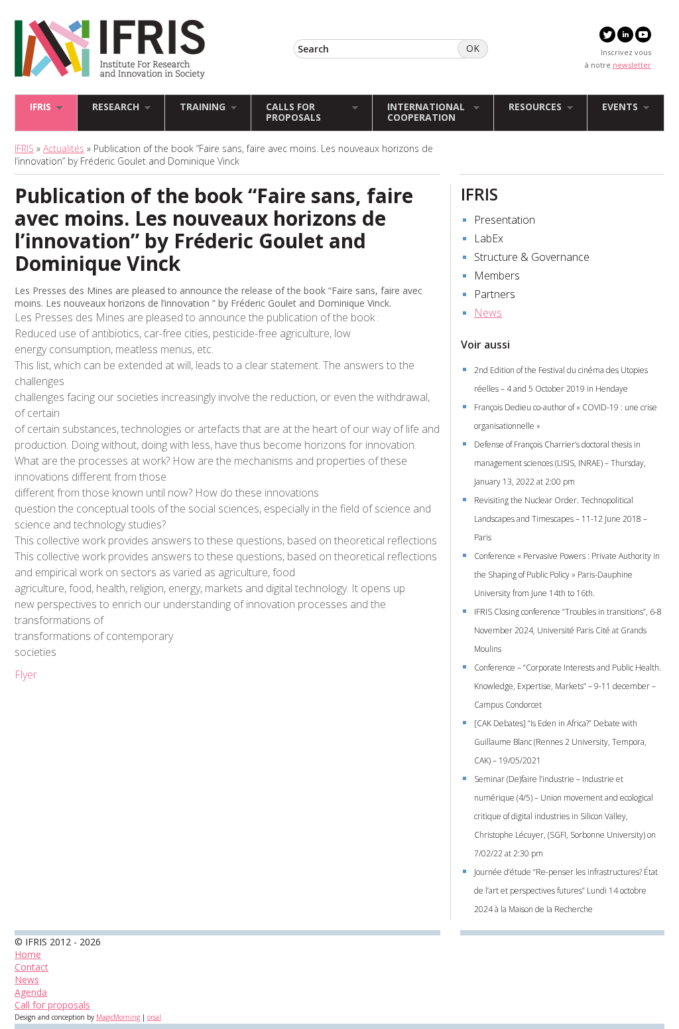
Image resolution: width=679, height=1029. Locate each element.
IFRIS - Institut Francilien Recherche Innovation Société (110, 49)
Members (497, 275)
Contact (31, 967)
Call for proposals (52, 1004)
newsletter (632, 65)
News (488, 312)
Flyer (26, 674)
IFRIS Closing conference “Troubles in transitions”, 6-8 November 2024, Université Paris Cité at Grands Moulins (568, 630)
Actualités (63, 148)
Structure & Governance (531, 257)
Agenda (31, 992)
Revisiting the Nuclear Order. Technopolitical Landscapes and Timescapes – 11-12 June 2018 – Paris (560, 519)
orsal (154, 1017)
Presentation (504, 219)
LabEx (488, 238)
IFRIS (24, 148)
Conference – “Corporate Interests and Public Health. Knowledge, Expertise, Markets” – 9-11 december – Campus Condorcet (567, 686)
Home (28, 954)
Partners (494, 294)
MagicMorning (118, 1017)
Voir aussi (485, 344)
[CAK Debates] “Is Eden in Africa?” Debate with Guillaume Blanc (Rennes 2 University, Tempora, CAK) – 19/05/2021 (560, 742)
